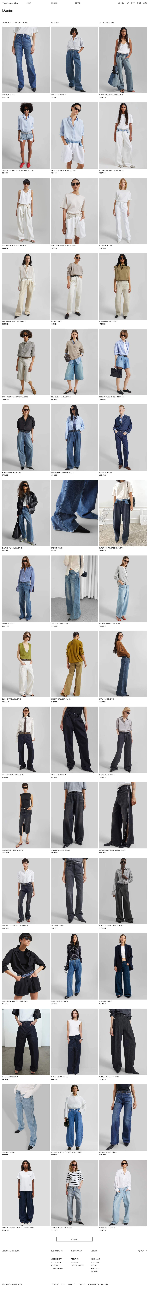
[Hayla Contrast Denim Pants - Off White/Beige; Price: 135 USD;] (26, 213)
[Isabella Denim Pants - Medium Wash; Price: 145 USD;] (74, 969)
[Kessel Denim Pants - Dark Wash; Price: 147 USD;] (26, 1044)
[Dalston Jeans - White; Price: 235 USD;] (123, 213)
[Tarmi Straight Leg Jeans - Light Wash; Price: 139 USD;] (74, 1195)
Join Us (94, 1251)
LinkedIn (94, 1271)
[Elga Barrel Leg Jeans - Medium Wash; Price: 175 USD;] (26, 440)
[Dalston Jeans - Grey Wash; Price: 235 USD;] (74, 893)
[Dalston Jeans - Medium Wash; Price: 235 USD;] (26, 591)
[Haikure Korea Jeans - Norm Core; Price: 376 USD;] (123, 1120)
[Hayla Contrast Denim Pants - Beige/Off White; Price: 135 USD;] (26, 289)
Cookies (81, 1284)
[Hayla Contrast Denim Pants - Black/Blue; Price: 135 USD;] (123, 516)
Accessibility (56, 1259)
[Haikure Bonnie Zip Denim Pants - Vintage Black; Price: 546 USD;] (123, 818)
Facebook (95, 1262)
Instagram (95, 1259)
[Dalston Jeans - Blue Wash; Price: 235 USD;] (26, 62)
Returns (54, 1265)
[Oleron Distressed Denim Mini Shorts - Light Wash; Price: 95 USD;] (26, 138)
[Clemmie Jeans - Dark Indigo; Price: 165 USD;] (123, 969)
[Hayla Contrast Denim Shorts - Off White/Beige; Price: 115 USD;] (74, 213)
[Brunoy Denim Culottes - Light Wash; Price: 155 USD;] (74, 365)
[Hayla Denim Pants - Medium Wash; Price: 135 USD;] (74, 62)
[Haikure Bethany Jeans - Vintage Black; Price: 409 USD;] (74, 818)
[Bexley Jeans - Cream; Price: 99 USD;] (74, 289)
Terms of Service (58, 1284)
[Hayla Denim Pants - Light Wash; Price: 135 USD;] (123, 1195)
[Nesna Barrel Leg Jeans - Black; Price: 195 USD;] (123, 1044)
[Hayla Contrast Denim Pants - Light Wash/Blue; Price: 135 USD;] (123, 62)
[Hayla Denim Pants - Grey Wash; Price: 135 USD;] (123, 742)
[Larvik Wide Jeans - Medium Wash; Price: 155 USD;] (123, 667)
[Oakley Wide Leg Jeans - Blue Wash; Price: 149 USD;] (74, 591)
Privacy (71, 1284)
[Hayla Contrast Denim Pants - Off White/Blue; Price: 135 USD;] (123, 138)
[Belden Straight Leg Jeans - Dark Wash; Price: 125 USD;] (26, 742)
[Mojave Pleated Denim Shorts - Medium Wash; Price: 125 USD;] (123, 365)
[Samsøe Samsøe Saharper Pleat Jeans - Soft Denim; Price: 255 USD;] (26, 1195)
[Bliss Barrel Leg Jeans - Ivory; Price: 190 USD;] (26, 667)
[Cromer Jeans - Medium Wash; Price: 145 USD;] (74, 516)
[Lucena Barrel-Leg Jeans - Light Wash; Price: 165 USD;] (123, 591)
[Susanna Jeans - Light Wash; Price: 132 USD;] (26, 1120)
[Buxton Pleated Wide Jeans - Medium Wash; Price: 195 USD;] (74, 440)
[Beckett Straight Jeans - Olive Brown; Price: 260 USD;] (74, 667)
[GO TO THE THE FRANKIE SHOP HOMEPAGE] (10, 3)
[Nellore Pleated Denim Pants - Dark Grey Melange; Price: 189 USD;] (123, 893)
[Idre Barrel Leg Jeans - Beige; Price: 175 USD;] (123, 289)
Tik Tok (94, 1265)
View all (74, 1239)
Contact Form (57, 1268)
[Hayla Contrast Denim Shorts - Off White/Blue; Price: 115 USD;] (74, 138)
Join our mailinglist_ (11, 1251)
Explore (54, 3)
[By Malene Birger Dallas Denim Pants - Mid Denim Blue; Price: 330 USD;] (74, 1120)
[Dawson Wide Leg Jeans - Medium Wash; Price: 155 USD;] (26, 516)
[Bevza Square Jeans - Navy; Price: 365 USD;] (74, 1044)
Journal (74, 1262)
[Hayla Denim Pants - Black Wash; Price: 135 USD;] (74, 742)
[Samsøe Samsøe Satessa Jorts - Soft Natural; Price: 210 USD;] (26, 365)
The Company (76, 1251)
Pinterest (95, 1268)
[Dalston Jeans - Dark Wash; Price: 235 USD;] (123, 440)
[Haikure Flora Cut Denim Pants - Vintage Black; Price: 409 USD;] (26, 893)
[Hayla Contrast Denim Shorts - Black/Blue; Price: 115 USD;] (26, 969)
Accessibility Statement (98, 1284)
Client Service (57, 1251)
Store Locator (77, 1265)
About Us (75, 1259)
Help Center (56, 1262)
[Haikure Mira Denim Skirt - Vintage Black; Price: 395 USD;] (26, 818)
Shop (29, 3)
